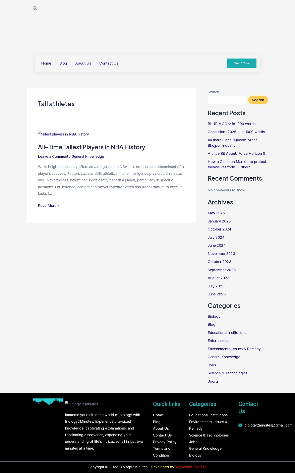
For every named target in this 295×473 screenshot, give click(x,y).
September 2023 (222, 270)
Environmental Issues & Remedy (234, 349)
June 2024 (217, 245)
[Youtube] (251, 447)
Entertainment (219, 341)
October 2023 (219, 262)
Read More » (48, 205)
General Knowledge (87, 156)
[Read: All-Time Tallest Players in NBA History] (63, 134)
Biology (214, 316)
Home (46, 63)
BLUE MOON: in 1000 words (231, 124)
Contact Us (108, 63)
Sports (213, 381)
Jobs (212, 365)
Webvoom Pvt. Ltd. (191, 467)
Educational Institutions (227, 332)
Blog (63, 63)
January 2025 (219, 221)
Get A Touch (243, 63)
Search (213, 92)
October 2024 (219, 229)
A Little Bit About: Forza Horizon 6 (236, 153)
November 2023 (221, 254)
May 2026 (216, 213)
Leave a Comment (53, 156)
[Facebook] (242, 439)
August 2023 (219, 278)
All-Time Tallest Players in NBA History (91, 147)
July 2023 (216, 286)
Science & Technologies (227, 373)
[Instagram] (251, 439)
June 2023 (217, 294)
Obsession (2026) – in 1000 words (236, 132)
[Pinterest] (242, 455)
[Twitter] (242, 447)
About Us (83, 63)
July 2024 (216, 237)
